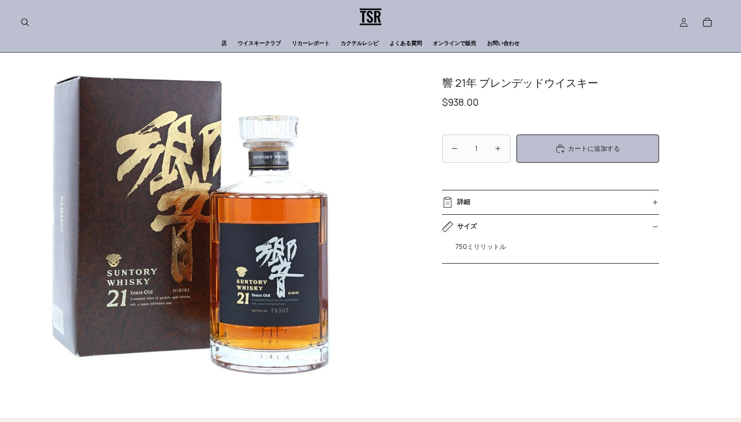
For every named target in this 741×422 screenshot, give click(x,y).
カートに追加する (594, 148)
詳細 (463, 201)
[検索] (25, 22)
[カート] (707, 22)
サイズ (467, 226)
